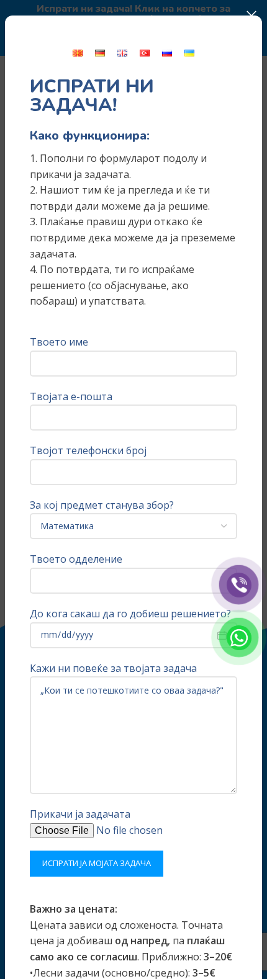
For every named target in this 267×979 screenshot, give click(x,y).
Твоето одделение (76, 559)
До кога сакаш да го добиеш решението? (130, 613)
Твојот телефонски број (88, 450)
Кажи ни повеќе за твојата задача (113, 668)
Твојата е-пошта (71, 396)
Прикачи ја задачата (80, 814)
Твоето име (59, 342)
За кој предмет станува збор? (102, 505)
